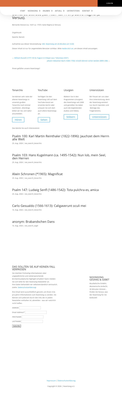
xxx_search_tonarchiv (33, 143)
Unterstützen (73, 11)
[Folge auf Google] (68, 3)
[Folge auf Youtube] (59, 3)
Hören (18, 119)
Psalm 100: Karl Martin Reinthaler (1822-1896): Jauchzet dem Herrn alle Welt (60, 137)
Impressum (51, 380)
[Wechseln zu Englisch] (101, 11)
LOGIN (110, 3)
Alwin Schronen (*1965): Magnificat (37, 174)
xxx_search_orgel (31, 226)
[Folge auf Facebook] (54, 3)
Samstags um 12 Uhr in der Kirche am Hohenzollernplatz (99, 309)
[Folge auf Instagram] (63, 3)
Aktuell (58, 11)
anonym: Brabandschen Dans (33, 221)
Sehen (44, 119)
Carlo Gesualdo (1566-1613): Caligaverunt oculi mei (49, 206)
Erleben (46, 11)
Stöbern (70, 116)
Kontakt (86, 11)
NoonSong (33, 11)
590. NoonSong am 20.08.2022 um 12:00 (58, 44)
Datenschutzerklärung (27, 287)
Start (22, 11)
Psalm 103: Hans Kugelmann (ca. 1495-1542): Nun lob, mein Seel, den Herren (59, 156)
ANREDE (15, 308)
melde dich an (67, 48)
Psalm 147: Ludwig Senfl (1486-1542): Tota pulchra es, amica (55, 190)
